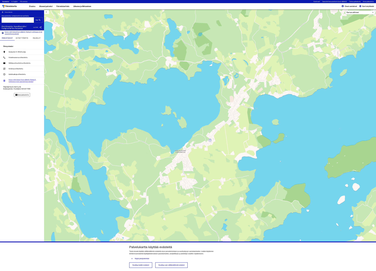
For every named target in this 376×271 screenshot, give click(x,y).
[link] (5, 2)
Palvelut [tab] (37, 38)
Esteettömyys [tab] (22, 38)
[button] (360, 12)
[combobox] (17, 20)
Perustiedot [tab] (7, 38)
